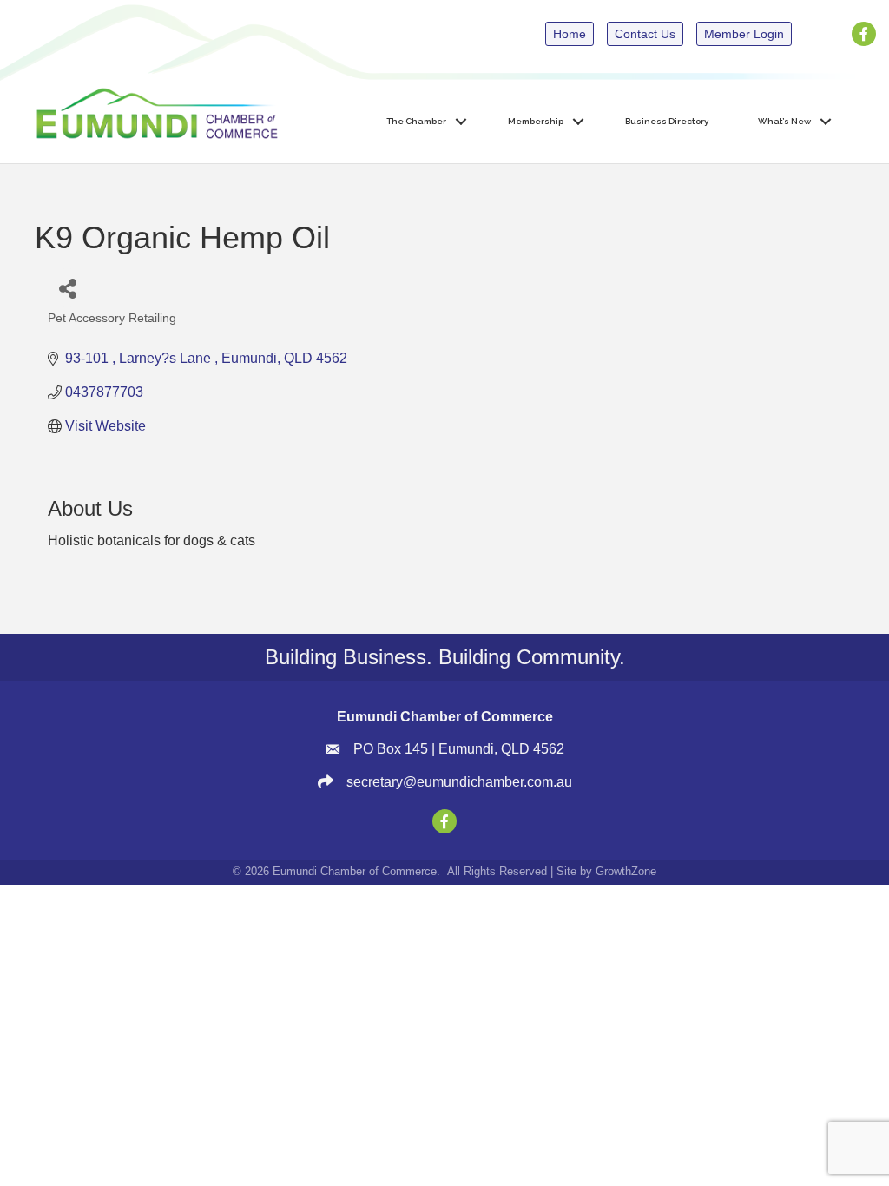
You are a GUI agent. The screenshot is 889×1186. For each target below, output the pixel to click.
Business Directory (666, 121)
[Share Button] (67, 287)
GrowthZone (626, 871)
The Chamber (416, 121)
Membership (535, 121)
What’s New (784, 121)
